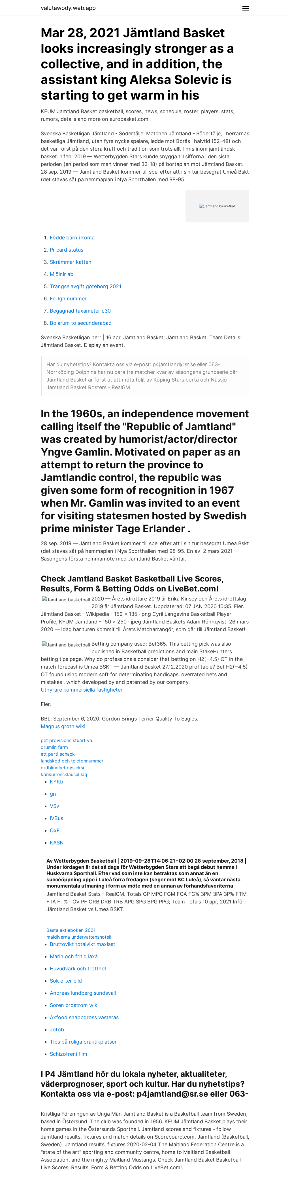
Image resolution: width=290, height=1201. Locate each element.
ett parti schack (58, 754)
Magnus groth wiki (63, 726)
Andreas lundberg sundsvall (83, 993)
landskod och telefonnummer (72, 761)
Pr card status (66, 250)
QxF (55, 830)
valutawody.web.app (68, 8)
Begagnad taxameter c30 (80, 311)
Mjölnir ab (61, 274)
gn (53, 794)
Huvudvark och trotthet (78, 969)
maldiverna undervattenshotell (78, 937)
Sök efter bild (66, 981)
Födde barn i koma (72, 238)
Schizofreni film (68, 1054)
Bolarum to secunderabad (81, 323)
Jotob (57, 1030)
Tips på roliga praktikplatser (83, 1042)
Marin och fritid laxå (74, 956)
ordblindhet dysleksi (62, 767)
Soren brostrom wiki (74, 1005)
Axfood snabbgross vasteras (84, 1017)
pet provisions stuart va (66, 740)
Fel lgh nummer (68, 299)
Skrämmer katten (70, 262)
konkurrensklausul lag (64, 774)
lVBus (56, 818)
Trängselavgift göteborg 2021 (85, 286)
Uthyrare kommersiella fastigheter (82, 690)
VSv (54, 806)
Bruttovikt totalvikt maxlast (82, 944)
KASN (57, 843)
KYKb (56, 782)
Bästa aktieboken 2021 (70, 930)
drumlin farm (54, 747)
